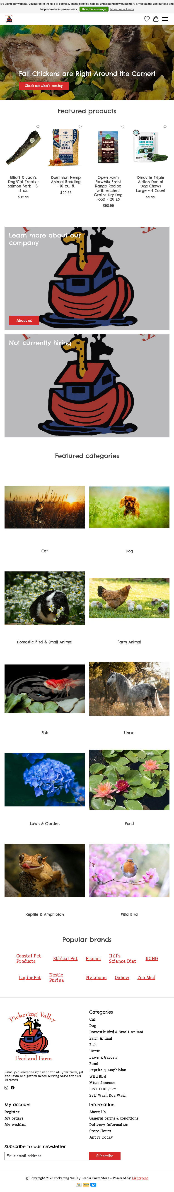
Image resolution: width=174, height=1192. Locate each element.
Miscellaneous (102, 1082)
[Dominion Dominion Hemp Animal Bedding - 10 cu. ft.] (66, 147)
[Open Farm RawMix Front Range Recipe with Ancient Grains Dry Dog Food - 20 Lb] (108, 147)
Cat (44, 551)
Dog (129, 551)
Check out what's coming (44, 86)
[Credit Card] (79, 1185)
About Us (97, 1112)
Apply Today (101, 1137)
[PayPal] (86, 1185)
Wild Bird (129, 914)
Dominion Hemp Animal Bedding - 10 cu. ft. (66, 181)
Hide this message (94, 9)
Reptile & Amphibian (45, 914)
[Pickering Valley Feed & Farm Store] (9, 19)
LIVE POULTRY (102, 1089)
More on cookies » (122, 9)
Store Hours (100, 1131)
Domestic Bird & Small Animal (44, 642)
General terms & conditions (113, 1118)
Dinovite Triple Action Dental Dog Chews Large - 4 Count (150, 184)
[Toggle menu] (164, 19)
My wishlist (15, 1124)
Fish (44, 733)
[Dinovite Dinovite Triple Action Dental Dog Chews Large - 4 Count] (150, 147)
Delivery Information (108, 1124)
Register (12, 1112)
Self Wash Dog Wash (107, 1095)
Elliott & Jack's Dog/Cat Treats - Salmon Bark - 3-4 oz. (23, 184)
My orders (14, 1118)
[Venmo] (93, 1185)
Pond (129, 823)
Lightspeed (140, 1178)
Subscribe (104, 1156)
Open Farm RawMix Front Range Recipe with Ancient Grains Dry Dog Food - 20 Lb (108, 188)
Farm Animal (129, 642)
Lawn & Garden (45, 823)
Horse (129, 733)
